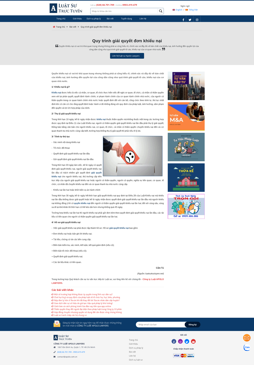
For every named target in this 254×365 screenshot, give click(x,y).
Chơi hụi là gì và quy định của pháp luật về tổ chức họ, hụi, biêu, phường (87, 297)
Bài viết (110, 18)
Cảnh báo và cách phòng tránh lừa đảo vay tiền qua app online (82, 306)
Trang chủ (60, 18)
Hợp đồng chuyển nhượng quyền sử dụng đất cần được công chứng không (88, 312)
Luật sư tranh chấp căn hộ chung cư (70, 315)
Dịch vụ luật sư (136, 359)
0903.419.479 (79, 352)
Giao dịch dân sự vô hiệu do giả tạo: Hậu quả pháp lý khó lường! (83, 303)
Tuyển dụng (126, 18)
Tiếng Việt (193, 9)
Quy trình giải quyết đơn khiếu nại (96, 26)
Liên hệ (143, 18)
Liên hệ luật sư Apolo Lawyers (125, 55)
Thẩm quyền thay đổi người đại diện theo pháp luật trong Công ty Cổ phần (88, 309)
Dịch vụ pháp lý (94, 18)
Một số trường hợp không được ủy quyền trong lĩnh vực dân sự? (83, 294)
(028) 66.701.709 (64, 352)
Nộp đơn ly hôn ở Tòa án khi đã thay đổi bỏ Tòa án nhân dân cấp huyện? (86, 300)
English (179, 9)
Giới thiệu (77, 18)
